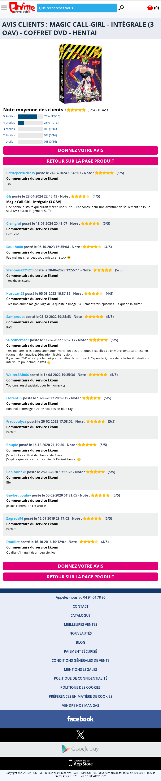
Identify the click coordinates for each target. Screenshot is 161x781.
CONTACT (80, 606)
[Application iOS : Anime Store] (80, 763)
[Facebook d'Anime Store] (80, 719)
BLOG (80, 642)
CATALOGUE (80, 615)
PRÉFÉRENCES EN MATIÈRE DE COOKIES (80, 696)
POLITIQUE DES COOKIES (80, 687)
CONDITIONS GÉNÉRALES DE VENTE (80, 660)
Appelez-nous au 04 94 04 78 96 (80, 597)
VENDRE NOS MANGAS (80, 705)
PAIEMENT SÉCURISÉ (80, 651)
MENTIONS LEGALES (80, 669)
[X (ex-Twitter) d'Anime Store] (80, 735)
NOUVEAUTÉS (80, 633)
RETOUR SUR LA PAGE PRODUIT (80, 161)
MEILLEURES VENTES (80, 624)
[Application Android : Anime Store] (80, 749)
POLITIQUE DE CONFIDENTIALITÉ (80, 678)
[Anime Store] (22, 7)
